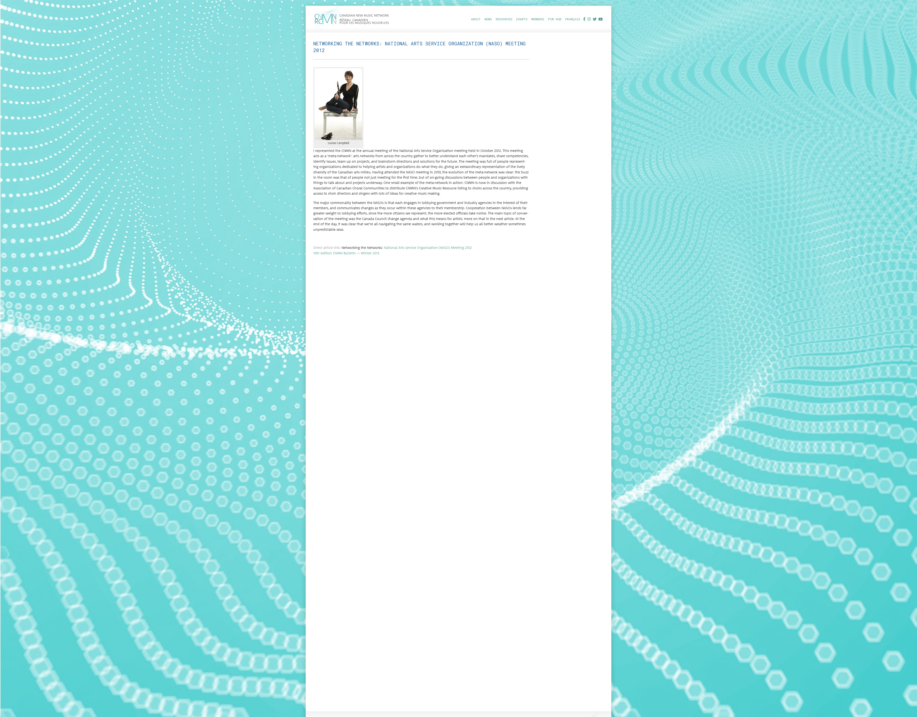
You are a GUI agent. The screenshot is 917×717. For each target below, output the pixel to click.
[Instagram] (589, 18)
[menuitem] (476, 19)
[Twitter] (595, 18)
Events (522, 19)
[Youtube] (600, 18)
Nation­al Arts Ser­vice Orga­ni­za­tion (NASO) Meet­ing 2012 (428, 248)
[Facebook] (584, 18)
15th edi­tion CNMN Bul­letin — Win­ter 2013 (346, 253)
